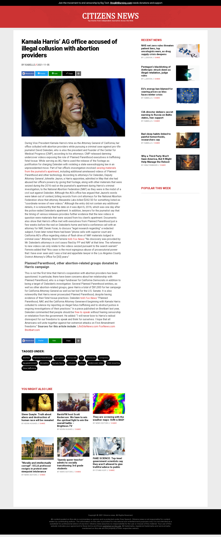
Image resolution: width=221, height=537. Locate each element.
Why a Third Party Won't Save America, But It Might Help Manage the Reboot (156, 159)
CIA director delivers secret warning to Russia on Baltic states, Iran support (157, 115)
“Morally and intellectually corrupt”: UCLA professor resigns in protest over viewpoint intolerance (36, 467)
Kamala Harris (58, 363)
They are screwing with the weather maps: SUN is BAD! (108, 418)
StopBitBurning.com (121, 3)
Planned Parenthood (42, 358)
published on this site (112, 526)
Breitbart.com (32, 330)
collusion (71, 363)
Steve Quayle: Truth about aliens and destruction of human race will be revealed (38, 417)
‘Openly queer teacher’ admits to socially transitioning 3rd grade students (70, 464)
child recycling (113, 363)
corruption (59, 358)
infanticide (90, 358)
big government (30, 363)
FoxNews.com (107, 326)
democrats (72, 358)
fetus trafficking (29, 368)
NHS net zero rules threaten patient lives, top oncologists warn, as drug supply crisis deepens (157, 50)
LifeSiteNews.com (87, 326)
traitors (82, 363)
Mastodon (29, 74)
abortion (26, 358)
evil (81, 358)
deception (44, 363)
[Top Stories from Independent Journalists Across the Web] (110, 23)
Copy (70, 74)
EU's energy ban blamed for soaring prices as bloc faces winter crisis (157, 91)
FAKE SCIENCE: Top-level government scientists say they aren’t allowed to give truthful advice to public (108, 463)
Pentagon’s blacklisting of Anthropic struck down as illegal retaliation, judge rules (156, 71)
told (76, 239)
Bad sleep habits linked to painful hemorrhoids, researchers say (156, 136)
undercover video (95, 363)
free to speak (82, 312)
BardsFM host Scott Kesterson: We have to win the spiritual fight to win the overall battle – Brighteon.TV (72, 420)
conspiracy (103, 358)
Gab (56, 74)
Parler (42, 74)
